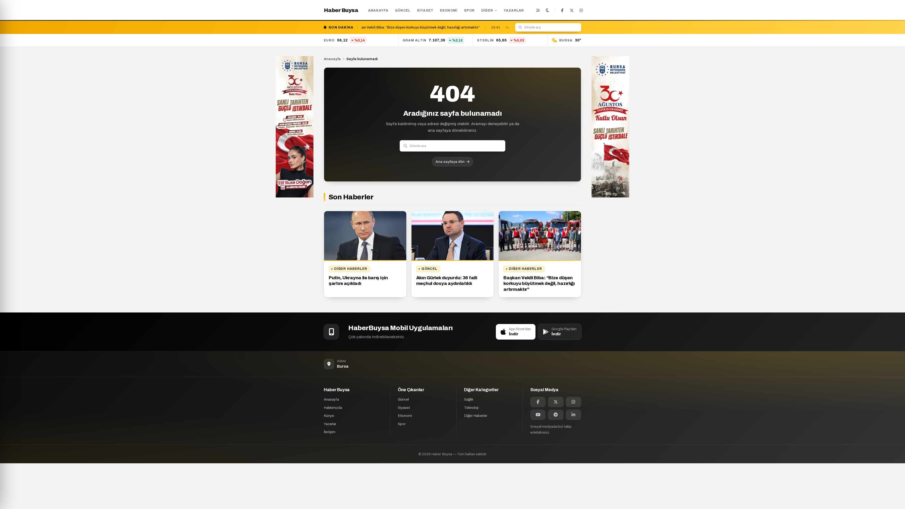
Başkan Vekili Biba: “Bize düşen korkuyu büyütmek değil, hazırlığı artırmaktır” (539, 283)
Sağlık (468, 399)
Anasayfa (378, 10)
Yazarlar (514, 10)
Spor (469, 10)
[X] (572, 10)
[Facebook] (562, 10)
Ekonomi (449, 10)
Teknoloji (471, 408)
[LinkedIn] (573, 415)
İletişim (329, 432)
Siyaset (425, 10)
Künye (329, 416)
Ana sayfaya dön (450, 162)
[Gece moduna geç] (547, 10)
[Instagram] (581, 10)
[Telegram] (555, 415)
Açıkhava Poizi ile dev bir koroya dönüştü (455, 27)
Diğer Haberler (350, 269)
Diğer (487, 10)
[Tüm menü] (538, 10)
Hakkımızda (333, 408)
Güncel (403, 10)
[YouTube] (538, 415)
